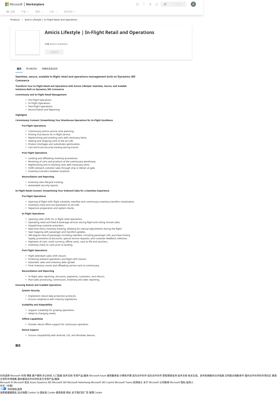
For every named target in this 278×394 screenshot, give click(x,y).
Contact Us (33, 392)
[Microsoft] (14, 4)
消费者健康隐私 (8, 392)
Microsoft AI (6, 382)
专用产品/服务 (81, 375)
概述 (19, 68)
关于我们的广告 (80, 392)
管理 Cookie (95, 392)
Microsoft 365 (59, 382)
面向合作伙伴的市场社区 (258, 375)
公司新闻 (164, 382)
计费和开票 (126, 375)
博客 (29, 375)
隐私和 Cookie (47, 392)
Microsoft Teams (123, 382)
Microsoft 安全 (21, 382)
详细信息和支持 (49, 68)
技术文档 (68, 375)
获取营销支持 (169, 375)
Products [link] (15, 19)
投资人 (189, 382)
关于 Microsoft (151, 382)
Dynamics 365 (44, 382)
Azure (33, 382)
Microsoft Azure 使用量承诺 (104, 375)
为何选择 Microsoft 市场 (13, 375)
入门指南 (57, 375)
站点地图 (22, 392)
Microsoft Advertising (78, 382)
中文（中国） (7, 385)
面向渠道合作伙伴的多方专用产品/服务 (39, 378)
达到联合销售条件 (234, 375)
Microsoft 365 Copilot (102, 382)
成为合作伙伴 (139, 375)
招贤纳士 (138, 382)
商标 (68, 392)
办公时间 (47, 375)
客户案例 (37, 375)
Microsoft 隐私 (177, 382)
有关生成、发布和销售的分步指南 (206, 375)
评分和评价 (31, 68)
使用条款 (60, 392)
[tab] (19, 68)
